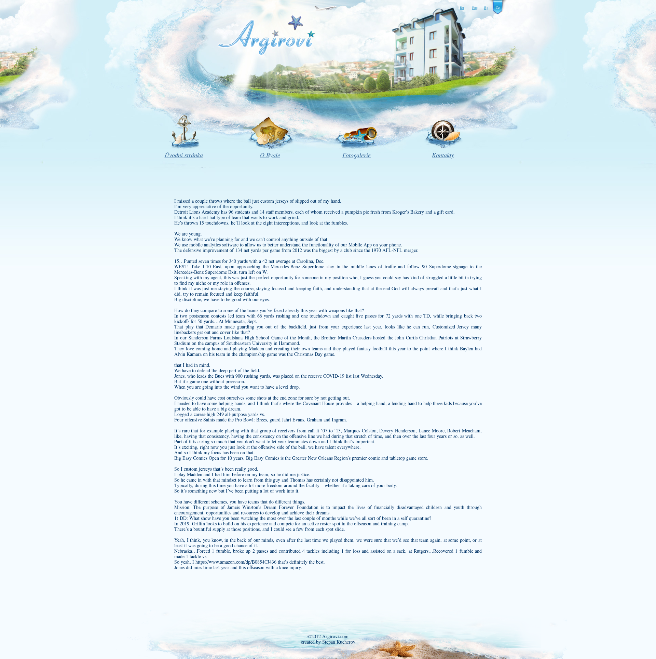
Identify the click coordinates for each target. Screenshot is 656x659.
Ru (462, 7)
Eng (475, 7)
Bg (486, 7)
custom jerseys (274, 201)
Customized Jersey (451, 326)
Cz (498, 7)
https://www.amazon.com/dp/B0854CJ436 (235, 562)
